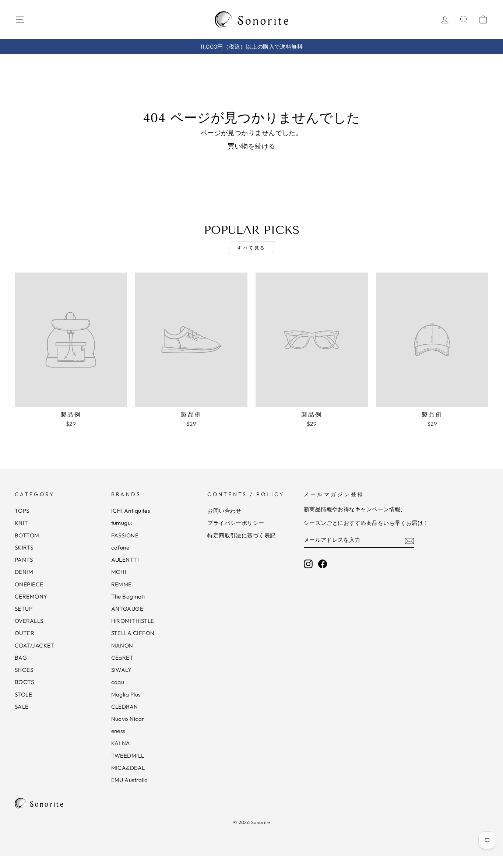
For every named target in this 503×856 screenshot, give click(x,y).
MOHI (119, 571)
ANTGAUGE (127, 608)
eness (118, 730)
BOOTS (24, 681)
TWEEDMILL (127, 755)
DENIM (24, 571)
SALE (22, 706)
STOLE (23, 694)
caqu (117, 681)
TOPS (22, 510)
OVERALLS (29, 620)
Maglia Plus (126, 694)
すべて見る (251, 247)
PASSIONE (125, 535)
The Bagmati (128, 596)
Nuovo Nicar (127, 718)
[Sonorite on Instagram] (308, 563)
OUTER (24, 632)
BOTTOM (27, 535)
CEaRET (122, 657)
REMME (121, 584)
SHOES (24, 669)
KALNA (120, 743)
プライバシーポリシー (235, 522)
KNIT (21, 522)
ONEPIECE (29, 584)
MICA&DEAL (128, 767)
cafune (120, 547)
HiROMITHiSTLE (132, 620)
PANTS (24, 559)
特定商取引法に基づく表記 (241, 535)
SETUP (23, 608)
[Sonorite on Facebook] (322, 563)
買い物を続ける (251, 146)
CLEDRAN (124, 706)
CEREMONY (31, 596)
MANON (122, 645)
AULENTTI (125, 559)
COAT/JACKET (34, 645)
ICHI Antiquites (130, 510)
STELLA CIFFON (133, 632)
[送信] (409, 540)
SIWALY (121, 669)
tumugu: (122, 522)
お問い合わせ (224, 510)
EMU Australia (129, 779)
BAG (21, 657)
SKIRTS (24, 547)
